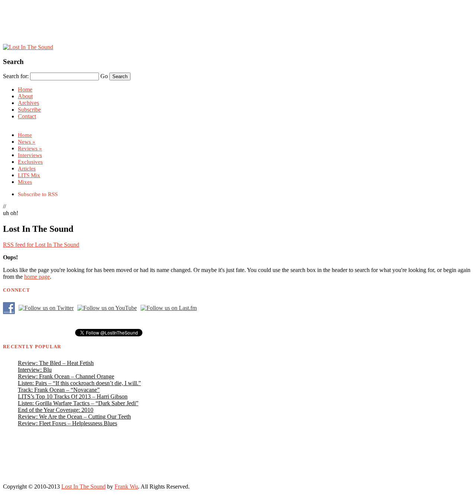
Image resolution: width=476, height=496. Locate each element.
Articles (27, 168)
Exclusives (30, 162)
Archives (28, 103)
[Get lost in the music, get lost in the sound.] (28, 47)
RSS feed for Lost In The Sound (41, 244)
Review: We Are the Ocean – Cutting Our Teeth (74, 416)
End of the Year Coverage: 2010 (55, 410)
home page (37, 276)
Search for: (16, 76)
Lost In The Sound (83, 486)
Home (25, 89)
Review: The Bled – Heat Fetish (56, 363)
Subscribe (29, 109)
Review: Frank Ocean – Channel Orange (66, 376)
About (25, 96)
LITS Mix (29, 175)
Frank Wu (126, 486)
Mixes (25, 182)
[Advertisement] (238, 27)
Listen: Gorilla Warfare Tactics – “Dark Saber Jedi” (78, 403)
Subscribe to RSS (38, 194)
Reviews (30, 148)
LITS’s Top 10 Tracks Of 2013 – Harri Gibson (73, 396)
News (26, 141)
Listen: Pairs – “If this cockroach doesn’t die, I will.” (79, 383)
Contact (27, 116)
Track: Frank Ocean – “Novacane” (59, 390)
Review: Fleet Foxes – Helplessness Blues (67, 423)
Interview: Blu (35, 370)
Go (104, 76)
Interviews (30, 155)
